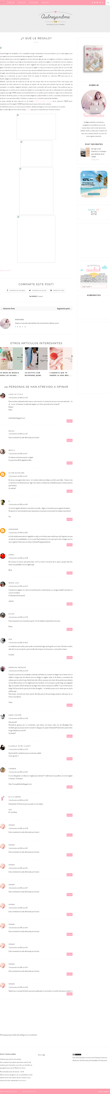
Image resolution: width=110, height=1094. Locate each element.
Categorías (33, 2)
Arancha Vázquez (17, 667)
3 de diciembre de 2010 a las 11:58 (18, 772)
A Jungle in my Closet (20, 746)
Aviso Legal (41, 1055)
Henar (12, 825)
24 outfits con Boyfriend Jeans (33, 374)
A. (9, 501)
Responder (69, 421)
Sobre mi (11, 2)
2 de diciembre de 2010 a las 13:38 (18, 558)
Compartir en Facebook (17, 290)
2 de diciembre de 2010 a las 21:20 (18, 671)
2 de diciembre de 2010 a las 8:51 (18, 476)
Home (2, 2)
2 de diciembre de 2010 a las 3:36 (18, 397)
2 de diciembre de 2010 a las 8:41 (18, 453)
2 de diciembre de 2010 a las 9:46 (18, 504)
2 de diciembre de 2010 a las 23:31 (18, 749)
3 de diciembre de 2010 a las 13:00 (18, 828)
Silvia (11, 614)
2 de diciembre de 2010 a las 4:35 (18, 434)
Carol (12, 555)
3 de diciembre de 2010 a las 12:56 (18, 800)
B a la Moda (15, 797)
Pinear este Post (58, 290)
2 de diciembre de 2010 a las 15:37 (18, 586)
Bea (10, 639)
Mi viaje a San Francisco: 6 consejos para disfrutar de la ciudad (98, 153)
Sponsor (45, 2)
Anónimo (19, 320)
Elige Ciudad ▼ (87, 286)
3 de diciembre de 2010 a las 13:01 (18, 848)
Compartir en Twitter (39, 290)
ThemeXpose (20, 1091)
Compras (40, 296)
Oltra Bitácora (16, 473)
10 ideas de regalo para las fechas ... (9, 374)
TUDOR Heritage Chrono (43, 101)
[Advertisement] (93, 239)
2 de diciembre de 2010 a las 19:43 (18, 642)
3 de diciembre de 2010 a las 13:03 (18, 987)
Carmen (12, 769)
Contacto (22, 2)
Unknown (13, 529)
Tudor (28, 109)
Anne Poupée (15, 715)
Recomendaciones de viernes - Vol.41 (12, 1072)
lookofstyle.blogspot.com (17, 418)
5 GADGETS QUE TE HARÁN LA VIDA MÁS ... (60, 374)
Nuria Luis (14, 583)
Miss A (12, 450)
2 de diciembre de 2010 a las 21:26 (18, 718)
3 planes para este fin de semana (10, 1059)
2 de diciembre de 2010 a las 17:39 (18, 617)
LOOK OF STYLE (16, 394)
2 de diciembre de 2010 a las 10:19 (18, 532)
